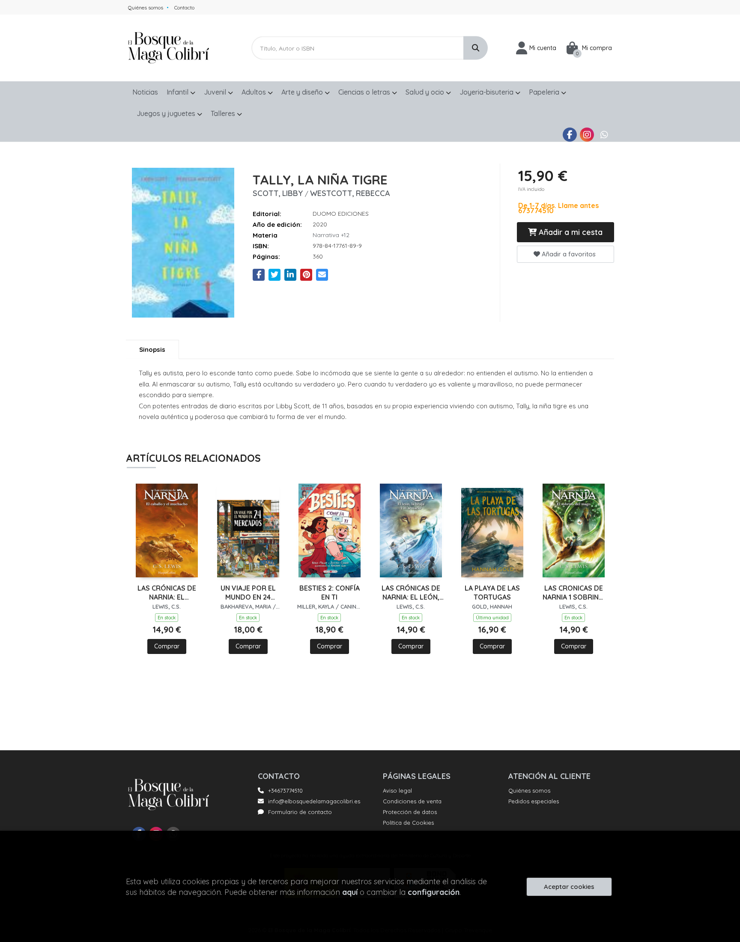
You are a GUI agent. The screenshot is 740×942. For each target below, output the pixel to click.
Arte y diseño (303, 92)
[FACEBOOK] (570, 135)
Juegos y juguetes (167, 113)
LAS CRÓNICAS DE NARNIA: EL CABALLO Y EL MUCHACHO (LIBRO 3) (166, 593)
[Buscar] (475, 48)
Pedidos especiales (533, 801)
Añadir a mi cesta (570, 232)
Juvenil (216, 92)
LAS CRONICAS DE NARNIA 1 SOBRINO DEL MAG (573, 593)
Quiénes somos (145, 7)
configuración (434, 892)
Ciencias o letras (365, 92)
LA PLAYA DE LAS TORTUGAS (492, 592)
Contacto (184, 7)
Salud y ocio (426, 92)
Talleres (224, 113)
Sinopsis (152, 349)
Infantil (178, 92)
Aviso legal (397, 790)
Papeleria (545, 92)
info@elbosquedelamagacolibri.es (314, 801)
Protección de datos (410, 811)
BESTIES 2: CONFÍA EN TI (329, 592)
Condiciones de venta (412, 801)
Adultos (255, 92)
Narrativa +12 (331, 235)
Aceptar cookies (569, 887)
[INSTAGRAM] (587, 135)
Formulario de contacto (300, 811)
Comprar (166, 646)
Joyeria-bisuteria (487, 92)
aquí (350, 892)
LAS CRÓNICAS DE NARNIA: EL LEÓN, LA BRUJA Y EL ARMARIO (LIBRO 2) (411, 593)
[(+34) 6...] (604, 135)
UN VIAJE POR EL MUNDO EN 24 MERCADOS (248, 593)
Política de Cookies (408, 822)
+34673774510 (285, 790)
